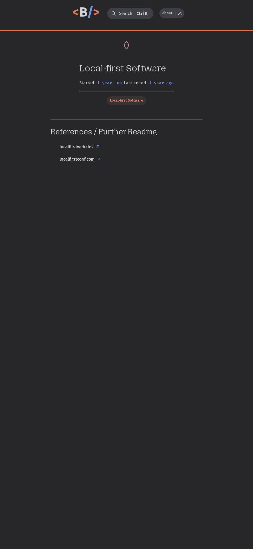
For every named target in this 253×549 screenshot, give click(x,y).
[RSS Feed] (179, 13)
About (167, 13)
